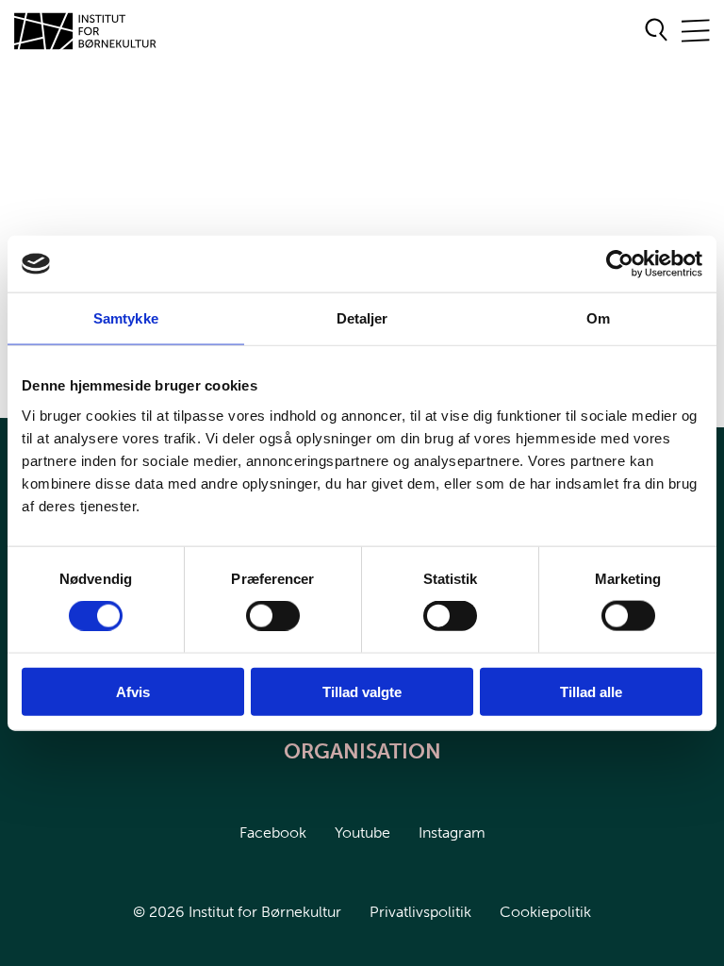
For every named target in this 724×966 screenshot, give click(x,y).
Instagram (452, 832)
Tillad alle (591, 691)
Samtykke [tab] (125, 318)
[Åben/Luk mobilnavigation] (696, 31)
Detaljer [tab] (362, 318)
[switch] (257, 612)
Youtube (362, 832)
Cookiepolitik (545, 912)
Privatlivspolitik (420, 912)
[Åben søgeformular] (656, 31)
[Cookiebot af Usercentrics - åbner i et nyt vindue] (619, 264)
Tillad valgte (362, 691)
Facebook (272, 832)
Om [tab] (598, 318)
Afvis (133, 691)
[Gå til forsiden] (85, 31)
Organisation (362, 751)
